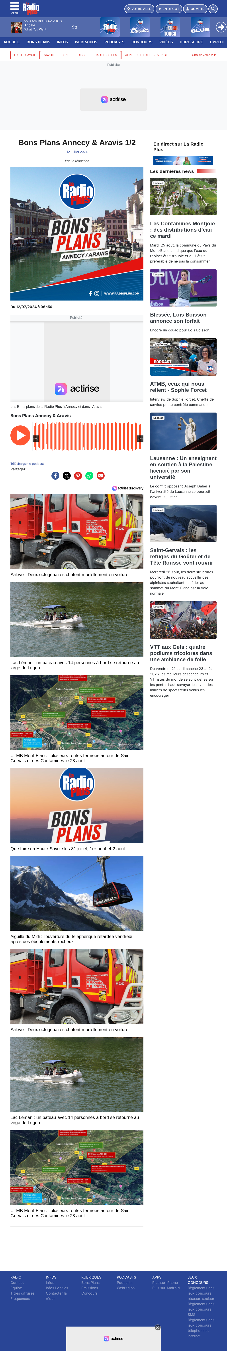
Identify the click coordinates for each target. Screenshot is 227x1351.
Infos (62, 42)
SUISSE (81, 55)
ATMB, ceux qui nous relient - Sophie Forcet (178, 387)
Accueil (12, 42)
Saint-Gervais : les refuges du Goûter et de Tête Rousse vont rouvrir (181, 556)
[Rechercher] (213, 8)
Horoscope (191, 42)
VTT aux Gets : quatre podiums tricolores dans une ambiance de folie (181, 653)
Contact (17, 1282)
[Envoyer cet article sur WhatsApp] (88, 478)
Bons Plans (38, 42)
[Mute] (74, 27)
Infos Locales (57, 1288)
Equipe (16, 1288)
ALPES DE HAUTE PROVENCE (146, 55)
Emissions (89, 1288)
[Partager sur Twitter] (66, 478)
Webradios (86, 42)
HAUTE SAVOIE (25, 55)
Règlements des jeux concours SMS (201, 1309)
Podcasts (114, 42)
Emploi (216, 42)
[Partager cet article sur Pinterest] (77, 478)
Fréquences (20, 1298)
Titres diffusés (22, 1293)
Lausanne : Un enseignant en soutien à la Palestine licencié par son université (183, 467)
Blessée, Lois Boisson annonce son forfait (178, 318)
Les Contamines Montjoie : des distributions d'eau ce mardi (182, 229)
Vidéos (166, 42)
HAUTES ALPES (105, 55)
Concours (142, 42)
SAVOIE (49, 55)
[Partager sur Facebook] (54, 478)
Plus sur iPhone (165, 1282)
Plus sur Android (166, 1288)
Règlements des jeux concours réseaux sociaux (201, 1293)
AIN (65, 55)
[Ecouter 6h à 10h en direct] (183, 160)
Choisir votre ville (204, 55)
